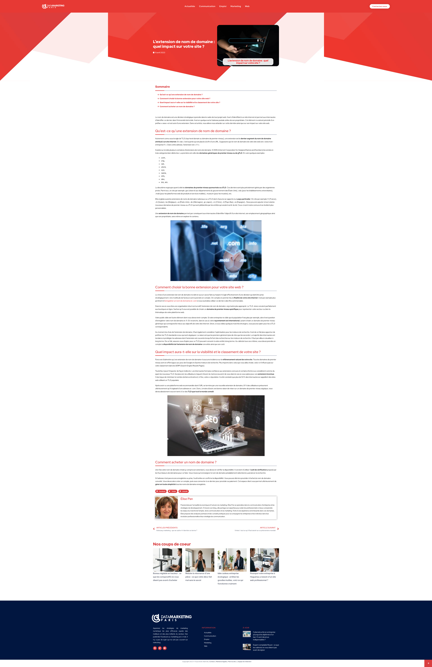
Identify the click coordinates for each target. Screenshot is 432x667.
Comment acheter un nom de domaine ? (177, 106)
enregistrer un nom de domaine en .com (180, 301)
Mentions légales (221, 662)
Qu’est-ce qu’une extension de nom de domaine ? (181, 94)
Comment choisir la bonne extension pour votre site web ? (185, 98)
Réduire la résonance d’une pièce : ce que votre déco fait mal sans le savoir (198, 576)
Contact (212, 662)
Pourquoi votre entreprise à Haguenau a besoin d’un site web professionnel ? (263, 576)
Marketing (236, 6)
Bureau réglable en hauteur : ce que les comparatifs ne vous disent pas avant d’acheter (167, 576)
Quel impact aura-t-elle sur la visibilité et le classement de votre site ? (190, 102)
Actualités (190, 6)
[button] (161, 491)
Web (247, 6)
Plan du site (232, 662)
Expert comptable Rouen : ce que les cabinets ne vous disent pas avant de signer (266, 647)
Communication (207, 6)
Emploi (222, 6)
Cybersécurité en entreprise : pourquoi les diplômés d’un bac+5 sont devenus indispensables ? (264, 636)
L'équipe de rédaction (244, 662)
